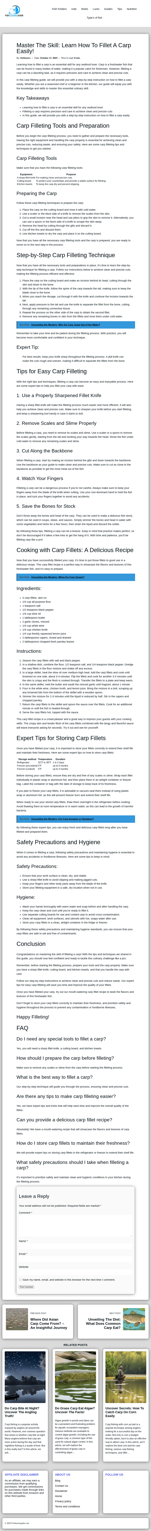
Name (23, 1241)
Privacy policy (63, 1501)
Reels (84, 9)
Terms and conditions (67, 1506)
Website (23, 1266)
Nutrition (132, 9)
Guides (108, 9)
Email (23, 1253)
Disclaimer (61, 1491)
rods (74, 9)
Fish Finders (59, 9)
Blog (57, 1480)
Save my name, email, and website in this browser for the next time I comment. (69, 1279)
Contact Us (61, 1485)
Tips (119, 9)
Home (58, 1496)
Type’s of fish (94, 17)
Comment (25, 1212)
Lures (96, 9)
